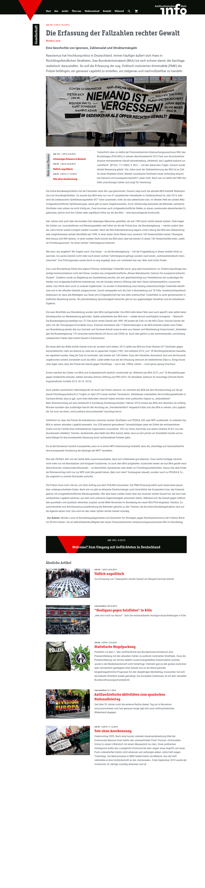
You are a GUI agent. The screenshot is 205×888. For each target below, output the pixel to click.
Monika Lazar (53, 40)
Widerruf (119, 11)
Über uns (76, 11)
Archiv (65, 11)
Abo (56, 11)
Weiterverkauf (92, 11)
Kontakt (107, 11)
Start (48, 11)
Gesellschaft (36, 34)
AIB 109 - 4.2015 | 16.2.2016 (57, 25)
